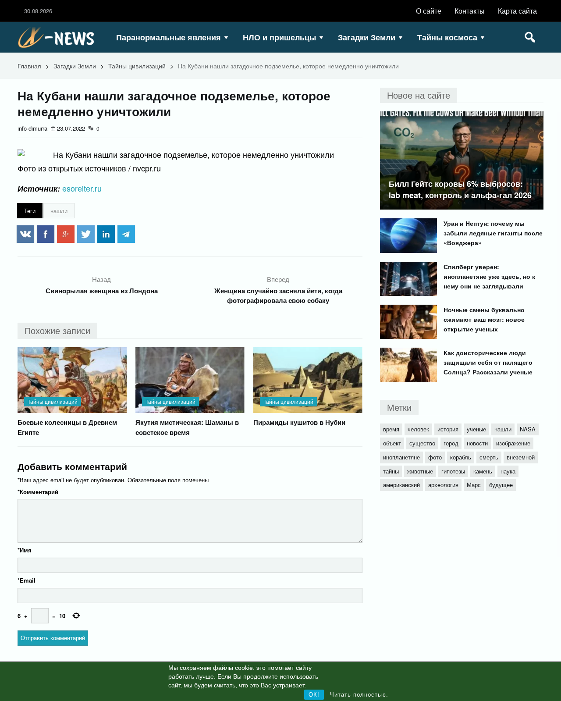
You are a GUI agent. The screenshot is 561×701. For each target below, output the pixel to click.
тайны (391, 471)
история (447, 429)
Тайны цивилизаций (137, 65)
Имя (25, 550)
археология (443, 484)
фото (435, 457)
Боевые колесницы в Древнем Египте (67, 427)
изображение (513, 443)
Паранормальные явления (168, 37)
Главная (29, 65)
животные (420, 471)
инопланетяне (401, 457)
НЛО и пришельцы (279, 37)
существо (422, 443)
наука (508, 471)
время (391, 429)
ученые (476, 429)
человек (418, 429)
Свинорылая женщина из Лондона (102, 290)
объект (392, 443)
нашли (58, 210)
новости (477, 443)
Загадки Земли (366, 37)
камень (482, 471)
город (451, 443)
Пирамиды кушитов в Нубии (299, 422)
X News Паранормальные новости (59, 37)
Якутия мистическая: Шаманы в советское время (187, 427)
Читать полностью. (359, 694)
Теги (30, 210)
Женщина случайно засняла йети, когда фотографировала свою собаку (278, 295)
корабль (460, 457)
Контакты (469, 11)
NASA (528, 429)
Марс (474, 484)
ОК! (314, 694)
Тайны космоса (447, 37)
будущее (501, 484)
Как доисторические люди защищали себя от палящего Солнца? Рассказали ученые (488, 362)
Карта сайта (517, 11)
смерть (488, 457)
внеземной (521, 457)
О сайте (428, 11)
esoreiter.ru (82, 188)
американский (401, 484)
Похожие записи (57, 330)
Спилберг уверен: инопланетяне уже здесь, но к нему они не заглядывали (489, 276)
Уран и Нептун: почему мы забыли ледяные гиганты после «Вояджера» (493, 233)
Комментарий (38, 491)
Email (27, 580)
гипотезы (453, 471)
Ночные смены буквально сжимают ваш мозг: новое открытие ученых (484, 319)
